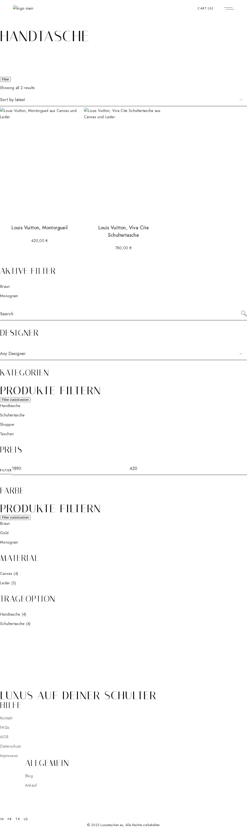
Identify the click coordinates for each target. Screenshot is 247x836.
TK (17, 819)
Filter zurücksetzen (15, 400)
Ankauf (31, 785)
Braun (5, 286)
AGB (4, 737)
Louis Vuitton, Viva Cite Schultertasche (123, 231)
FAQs (4, 727)
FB (10, 819)
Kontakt (6, 718)
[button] (10, 405)
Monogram (9, 296)
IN (2, 819)
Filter (5, 79)
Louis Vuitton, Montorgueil (39, 227)
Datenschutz (10, 746)
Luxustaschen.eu (111, 825)
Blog (29, 776)
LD (26, 819)
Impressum (9, 755)
